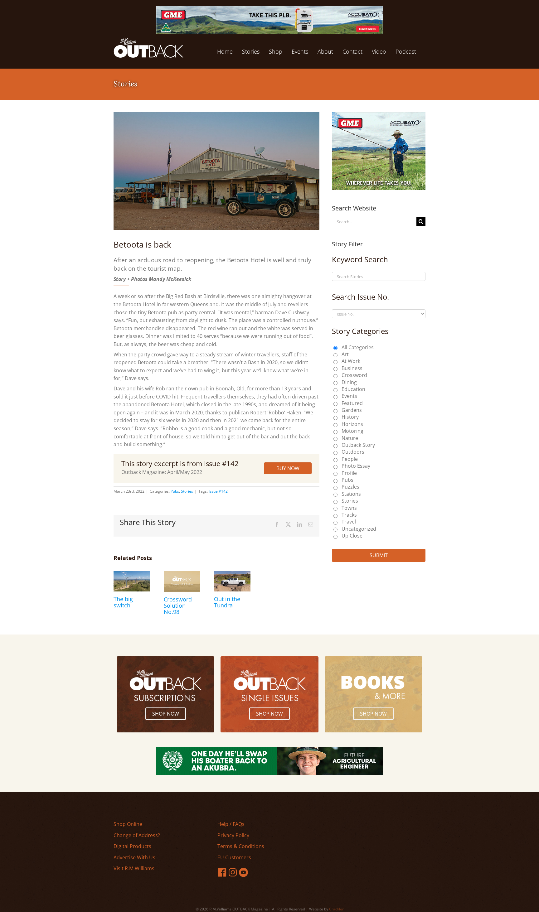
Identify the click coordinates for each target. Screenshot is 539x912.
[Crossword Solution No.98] (182, 574)
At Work (351, 361)
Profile (349, 473)
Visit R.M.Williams (134, 868)
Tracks (349, 514)
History (350, 416)
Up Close (352, 535)
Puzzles (350, 486)
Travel (349, 521)
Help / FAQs (231, 824)
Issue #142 (218, 491)
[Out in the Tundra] (232, 574)
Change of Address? (137, 835)
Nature (350, 438)
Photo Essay (356, 465)
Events (349, 396)
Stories (187, 491)
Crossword (354, 375)
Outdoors (353, 451)
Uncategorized (359, 528)
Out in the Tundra (227, 602)
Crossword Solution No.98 (178, 605)
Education (353, 389)
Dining (349, 382)
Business (352, 368)
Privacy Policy (233, 835)
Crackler (336, 909)
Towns (349, 507)
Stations (351, 493)
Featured (352, 403)
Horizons (352, 424)
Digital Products (132, 846)
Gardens (352, 410)
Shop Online (128, 824)
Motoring (352, 430)
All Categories (358, 347)
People (350, 459)
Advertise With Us (134, 857)
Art (345, 354)
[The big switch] (132, 574)
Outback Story (358, 445)
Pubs (175, 491)
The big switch (123, 602)
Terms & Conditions (240, 846)
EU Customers (234, 857)
